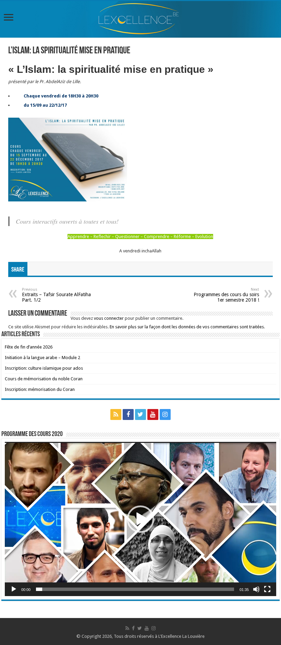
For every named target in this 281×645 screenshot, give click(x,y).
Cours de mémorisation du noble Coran (44, 378)
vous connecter (109, 318)
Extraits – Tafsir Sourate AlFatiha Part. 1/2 (56, 295)
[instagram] (165, 414)
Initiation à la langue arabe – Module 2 (42, 357)
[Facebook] (128, 414)
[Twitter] (140, 414)
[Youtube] (152, 414)
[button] (140, 519)
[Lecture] (13, 589)
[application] (140, 519)
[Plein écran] (267, 589)
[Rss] (115, 414)
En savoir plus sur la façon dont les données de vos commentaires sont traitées (187, 326)
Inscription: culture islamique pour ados (44, 368)
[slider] (135, 589)
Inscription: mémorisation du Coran (40, 389)
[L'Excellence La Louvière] (140, 19)
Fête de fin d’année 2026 (28, 347)
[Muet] (256, 589)
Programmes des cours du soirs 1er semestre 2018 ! (226, 295)
